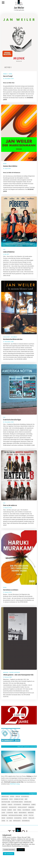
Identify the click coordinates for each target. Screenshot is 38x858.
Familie (10, 804)
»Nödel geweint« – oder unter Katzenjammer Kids (18, 675)
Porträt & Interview (14, 672)
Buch (11, 799)
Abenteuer (5, 796)
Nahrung (4, 815)
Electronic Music (17, 802)
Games (33, 804)
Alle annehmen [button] (8, 853)
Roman (10, 73)
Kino (14, 810)
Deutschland (6, 802)
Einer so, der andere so (10, 505)
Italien (4, 810)
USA (10, 820)
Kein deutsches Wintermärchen (12, 339)
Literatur (10, 812)
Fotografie (17, 804)
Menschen (5, 672)
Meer (15, 812)
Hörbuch (5, 73)
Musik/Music (23, 812)
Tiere (3, 820)
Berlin (18, 796)
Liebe (3, 812)
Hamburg (31, 807)
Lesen (33, 810)
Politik (31, 815)
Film (4, 249)
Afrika (12, 796)
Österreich (25, 820)
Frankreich (26, 804)
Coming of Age (18, 799)
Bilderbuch (25, 796)
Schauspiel (18, 818)
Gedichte (5, 807)
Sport (25, 818)
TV (7, 820)
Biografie (5, 799)
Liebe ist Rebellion (9, 252)
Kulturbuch (14, 337)
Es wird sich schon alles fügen (12, 420)
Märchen (31, 812)
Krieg (19, 810)
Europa (4, 804)
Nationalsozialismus (15, 815)
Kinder (10, 810)
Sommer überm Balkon (10, 166)
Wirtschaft (17, 820)
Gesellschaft (6, 337)
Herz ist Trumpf (7, 76)
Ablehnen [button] (21, 849)
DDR (26, 799)
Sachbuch (10, 818)
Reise (3, 818)
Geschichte (12, 807)
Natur (25, 815)
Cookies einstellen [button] (9, 849)
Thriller (31, 818)
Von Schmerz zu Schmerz (10, 590)
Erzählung (27, 802)
